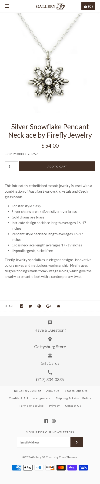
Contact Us (73, 405)
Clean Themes (68, 457)
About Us (53, 390)
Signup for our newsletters (50, 432)
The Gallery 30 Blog (26, 390)
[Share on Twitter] (30, 306)
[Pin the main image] (39, 306)
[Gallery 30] (50, 6)
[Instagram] (54, 421)
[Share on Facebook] (21, 306)
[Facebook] (46, 421)
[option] (50, 63)
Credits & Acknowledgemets (29, 398)
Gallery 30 (38, 457)
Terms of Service (31, 405)
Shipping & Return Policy (73, 398)
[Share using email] (58, 306)
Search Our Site (76, 390)
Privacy (54, 405)
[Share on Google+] (49, 306)
